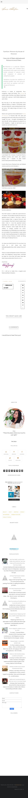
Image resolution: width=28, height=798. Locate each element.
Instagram (6, 454)
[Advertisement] (14, 31)
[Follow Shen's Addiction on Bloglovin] (14, 549)
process (22, 93)
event (10, 512)
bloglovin (18, 460)
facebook (22, 454)
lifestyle (16, 512)
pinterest (14, 454)
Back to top (19, 789)
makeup (22, 512)
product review (7, 517)
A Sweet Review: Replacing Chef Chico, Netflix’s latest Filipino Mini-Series (17, 615)
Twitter (10, 460)
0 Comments (22, 281)
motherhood (6, 514)
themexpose (18, 784)
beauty (5, 512)
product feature (15, 514)
